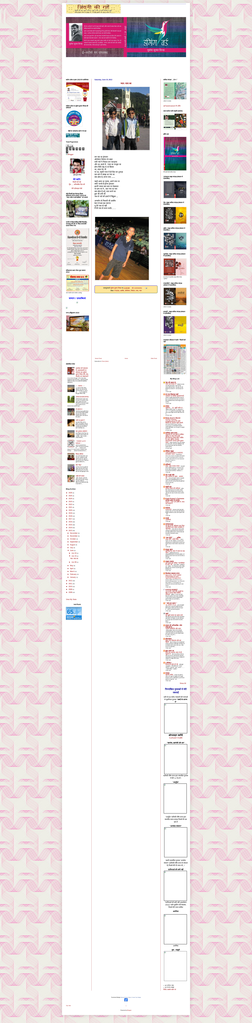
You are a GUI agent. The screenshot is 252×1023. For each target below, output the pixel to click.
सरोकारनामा (169, 524)
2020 (71, 510)
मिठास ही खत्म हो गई (171, 664)
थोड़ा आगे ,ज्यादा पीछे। (172, 539)
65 (70, 612)
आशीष (122, 291)
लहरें (166, 614)
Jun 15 (74, 556)
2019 (71, 513)
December (74, 533)
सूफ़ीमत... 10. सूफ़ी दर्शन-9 (174, 408)
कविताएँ (167, 464)
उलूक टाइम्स (169, 561)
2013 (71, 530)
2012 (71, 581)
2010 (71, 586)
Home (126, 358)
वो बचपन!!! (79, 409)
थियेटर (133, 291)
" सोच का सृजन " (171, 603)
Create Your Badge (136, 997)
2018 (71, 516)
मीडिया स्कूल (169, 451)
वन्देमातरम (168, 509)
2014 (71, 528)
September (74, 542)
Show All (183, 683)
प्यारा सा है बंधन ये (171, 384)
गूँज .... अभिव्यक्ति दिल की (77, 184)
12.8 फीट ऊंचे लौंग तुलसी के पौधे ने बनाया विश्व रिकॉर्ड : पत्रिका (174, 592)
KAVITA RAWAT (171, 590)
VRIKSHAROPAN (82, 397)
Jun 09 (74, 562)
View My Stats (71, 599)
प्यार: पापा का (126, 83)
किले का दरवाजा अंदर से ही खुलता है (173, 653)
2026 (71, 493)
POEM (116, 291)
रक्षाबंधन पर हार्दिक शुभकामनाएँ (174, 396)
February (73, 574)
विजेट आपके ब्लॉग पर (169, 989)
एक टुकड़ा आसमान (81, 431)
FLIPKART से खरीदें (175, 738)
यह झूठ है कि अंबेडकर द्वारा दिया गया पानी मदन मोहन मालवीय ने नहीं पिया (174, 527)
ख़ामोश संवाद (169, 675)
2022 (71, 504)
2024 (71, 499)
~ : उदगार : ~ (80, 386)
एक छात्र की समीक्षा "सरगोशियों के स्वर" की (174, 564)
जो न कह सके (169, 475)
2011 (70, 584)
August (73, 545)
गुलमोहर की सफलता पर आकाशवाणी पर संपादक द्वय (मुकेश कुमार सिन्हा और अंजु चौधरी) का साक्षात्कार (82, 372)
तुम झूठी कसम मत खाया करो (174, 615)
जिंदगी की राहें (77, 182)
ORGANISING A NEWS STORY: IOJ (174, 453)
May (72, 565)
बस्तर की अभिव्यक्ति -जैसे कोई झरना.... (173, 626)
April (72, 568)
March (72, 571)
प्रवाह (167, 673)
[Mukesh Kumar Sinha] (126, 1001)
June (72, 550)
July (72, 548)
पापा (137, 291)
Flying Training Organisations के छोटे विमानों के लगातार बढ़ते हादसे (174, 421)
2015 (71, 525)
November (74, 536)
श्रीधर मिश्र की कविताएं (173, 488)
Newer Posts (98, 358)
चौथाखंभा (168, 639)
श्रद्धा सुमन (169, 549)
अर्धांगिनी (168, 520)
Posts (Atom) (105, 361)
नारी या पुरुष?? (80, 420)
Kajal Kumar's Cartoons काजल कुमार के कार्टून (174, 499)
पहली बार (168, 487)
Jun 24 (74, 553)
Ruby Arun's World (172, 418)
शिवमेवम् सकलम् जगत (172, 573)
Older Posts (154, 358)
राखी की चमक (80, 476)
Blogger (129, 1010)
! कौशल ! (168, 663)
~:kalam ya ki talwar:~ (81, 442)
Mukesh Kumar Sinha (126, 997)
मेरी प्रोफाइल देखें (77, 188)
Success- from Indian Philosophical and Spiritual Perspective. (173, 576)
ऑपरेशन (127, 291)
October (73, 539)
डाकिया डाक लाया (171, 433)
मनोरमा (167, 508)
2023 (71, 501)
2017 (71, 519)
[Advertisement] (126, 325)
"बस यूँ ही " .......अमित (173, 538)
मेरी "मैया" (79, 465)
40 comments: (137, 288)
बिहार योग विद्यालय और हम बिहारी (173, 641)
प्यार (140, 291)
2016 (71, 522)
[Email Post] (145, 288)
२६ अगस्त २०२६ (171, 605)
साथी (167, 518)
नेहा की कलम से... (171, 382)
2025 (71, 496)
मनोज (167, 406)
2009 (71, 589)
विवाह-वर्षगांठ (79, 454)
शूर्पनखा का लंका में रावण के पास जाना (175, 552)
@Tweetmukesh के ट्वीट (172, 106)
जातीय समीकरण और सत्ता (173, 629)
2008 (71, 592)
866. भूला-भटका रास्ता (172, 466)
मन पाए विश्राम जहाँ (171, 394)
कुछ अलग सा (169, 651)
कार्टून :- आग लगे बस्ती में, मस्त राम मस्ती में (174, 502)
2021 (71, 507)
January (73, 577)
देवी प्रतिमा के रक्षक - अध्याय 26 (174, 477)
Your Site (68, 1005)
